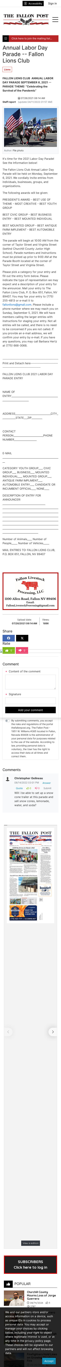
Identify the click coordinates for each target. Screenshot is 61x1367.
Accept (49, 1361)
